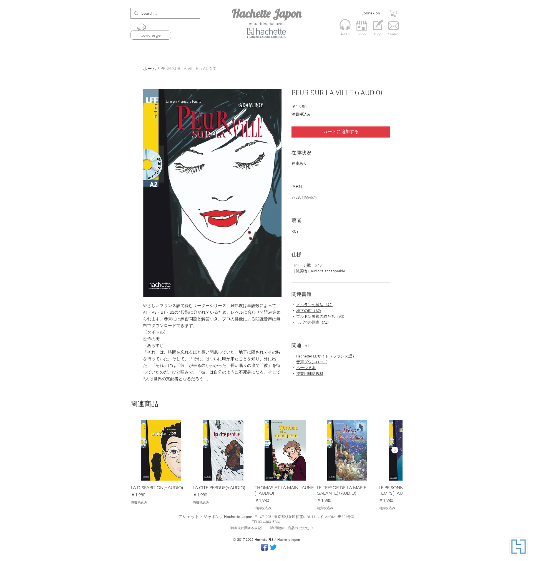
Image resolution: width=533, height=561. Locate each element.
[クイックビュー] (161, 450)
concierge (151, 35)
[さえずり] (273, 547)
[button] (393, 13)
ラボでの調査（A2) (312, 322)
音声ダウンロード (311, 362)
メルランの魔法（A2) (314, 305)
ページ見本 (306, 368)
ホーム (149, 69)
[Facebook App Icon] (264, 547)
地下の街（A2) (308, 311)
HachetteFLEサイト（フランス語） (326, 356)
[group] (266, 465)
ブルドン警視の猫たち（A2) (320, 316)
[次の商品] (394, 450)
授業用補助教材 (309, 374)
